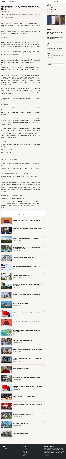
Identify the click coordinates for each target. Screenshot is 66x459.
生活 (54, 55)
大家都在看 (50, 61)
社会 (51, 55)
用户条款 (25, 452)
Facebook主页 (4, 450)
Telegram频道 (4, 448)
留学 (57, 55)
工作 (51, 57)
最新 (10, 1)
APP (24, 455)
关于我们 (25, 454)
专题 (15, 1)
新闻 (48, 55)
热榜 (13, 1)
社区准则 (25, 448)
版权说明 (25, 451)
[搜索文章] (61, 1)
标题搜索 (49, 64)
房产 (52, 7)
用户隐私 (25, 450)
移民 (48, 57)
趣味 (62, 55)
